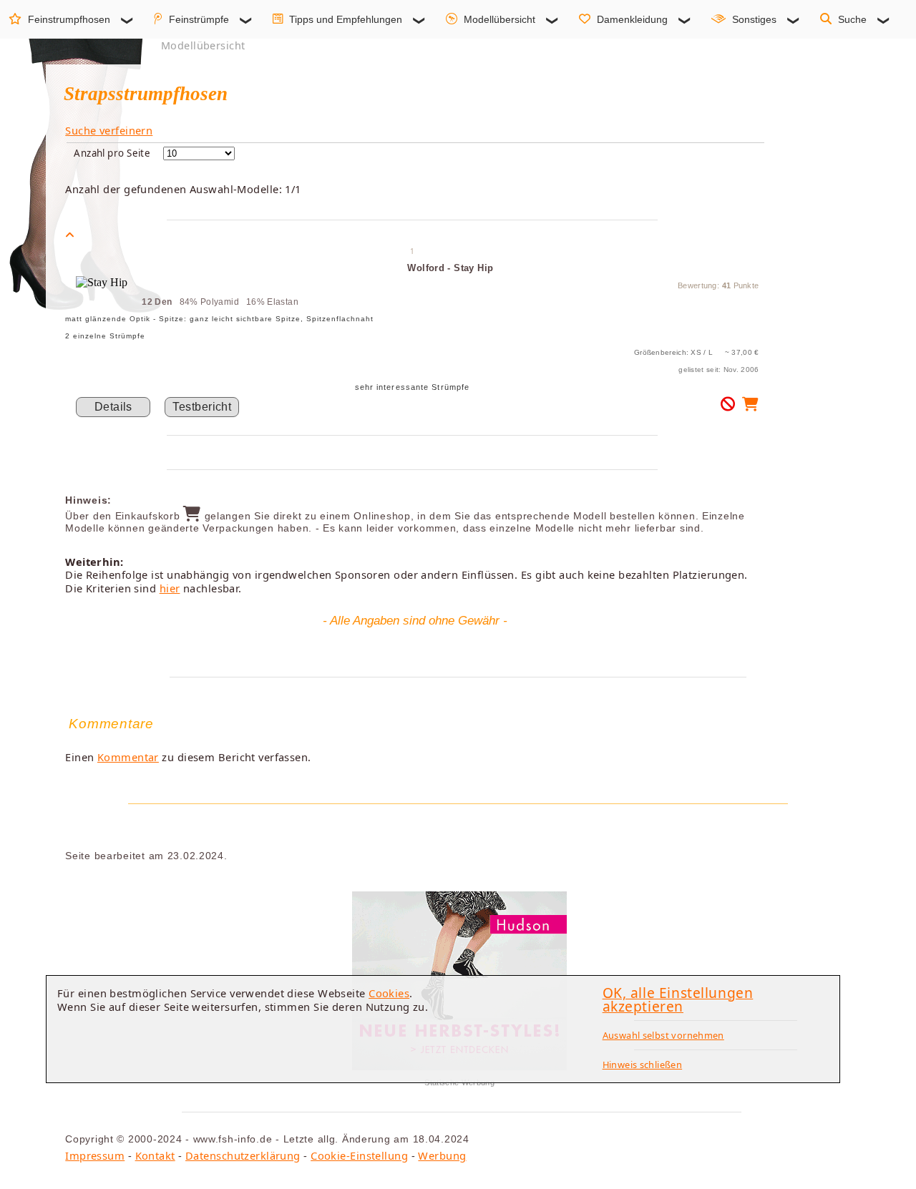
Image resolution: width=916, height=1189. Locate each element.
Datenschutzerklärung (243, 1155)
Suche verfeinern (108, 130)
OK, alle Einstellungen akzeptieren (678, 999)
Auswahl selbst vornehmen (663, 1035)
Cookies (389, 993)
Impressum (95, 1155)
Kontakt (155, 1155)
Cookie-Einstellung (359, 1155)
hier (170, 588)
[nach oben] (69, 234)
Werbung (442, 1155)
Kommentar (128, 757)
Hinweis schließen (643, 1064)
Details (113, 407)
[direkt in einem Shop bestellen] (750, 407)
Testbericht (201, 407)
